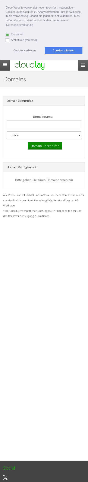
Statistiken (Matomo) (24, 40)
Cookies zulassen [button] (63, 50)
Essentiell (17, 34)
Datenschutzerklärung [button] (19, 24)
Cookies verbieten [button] (24, 50)
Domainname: (43, 117)
